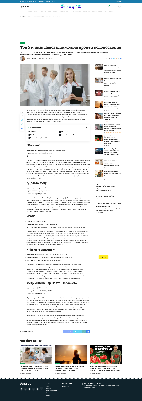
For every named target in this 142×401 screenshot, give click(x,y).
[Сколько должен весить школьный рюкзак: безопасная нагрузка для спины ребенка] (99, 127)
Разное (23, 43)
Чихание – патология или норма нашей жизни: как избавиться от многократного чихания (108, 204)
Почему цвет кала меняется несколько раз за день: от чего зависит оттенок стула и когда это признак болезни (112, 68)
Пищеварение (109, 74)
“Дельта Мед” (66, 132)
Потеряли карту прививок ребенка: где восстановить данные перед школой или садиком (112, 81)
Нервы (107, 179)
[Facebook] (21, 389)
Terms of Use (51, 1)
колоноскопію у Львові (52, 119)
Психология (112, 179)
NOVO (32, 135)
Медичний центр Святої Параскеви (41, 138)
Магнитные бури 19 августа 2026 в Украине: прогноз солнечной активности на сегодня (69, 368)
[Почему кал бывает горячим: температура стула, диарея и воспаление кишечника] (99, 162)
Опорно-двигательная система (113, 132)
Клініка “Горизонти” (67, 135)
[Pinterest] (29, 389)
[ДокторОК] (71, 6)
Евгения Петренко (31, 58)
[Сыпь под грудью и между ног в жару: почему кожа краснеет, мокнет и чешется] (99, 116)
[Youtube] (33, 389)
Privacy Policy (41, 1)
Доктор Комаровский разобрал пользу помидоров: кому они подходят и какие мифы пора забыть (112, 139)
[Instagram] (37, 389)
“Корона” (33, 131)
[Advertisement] (71, 29)
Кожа (107, 99)
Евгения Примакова (26, 373)
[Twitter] (25, 389)
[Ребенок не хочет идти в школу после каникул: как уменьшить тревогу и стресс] (99, 173)
